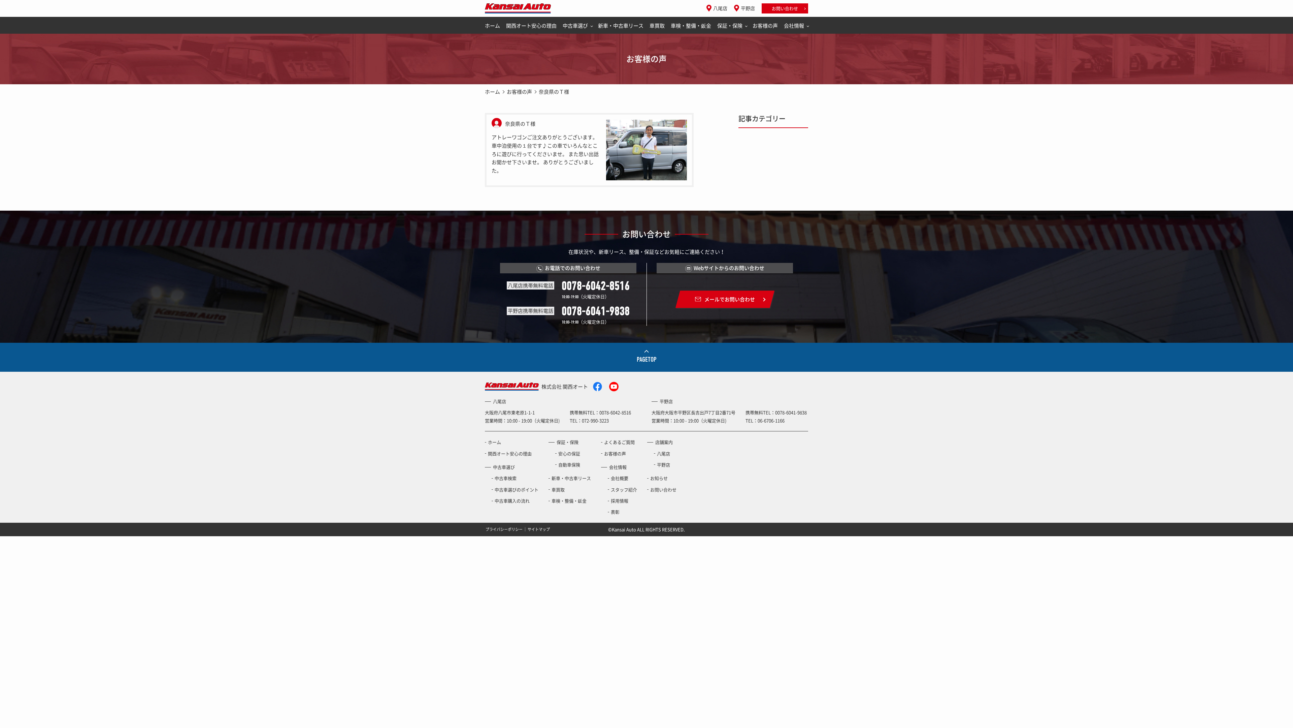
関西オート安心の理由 (531, 25)
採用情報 (619, 500)
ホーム (492, 25)
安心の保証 (569, 453)
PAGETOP (647, 359)
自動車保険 (569, 464)
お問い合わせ (785, 8)
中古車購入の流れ (512, 500)
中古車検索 (506, 478)
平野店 (748, 8)
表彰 (615, 512)
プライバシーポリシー (504, 529)
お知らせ (659, 478)
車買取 (657, 25)
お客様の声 (765, 25)
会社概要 (619, 478)
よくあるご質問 (619, 442)
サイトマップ (539, 529)
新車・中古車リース (620, 25)
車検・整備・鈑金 (691, 25)
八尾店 (720, 8)
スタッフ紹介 (624, 489)
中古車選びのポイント (516, 489)
